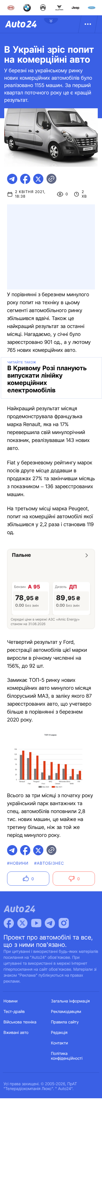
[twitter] (38, 179)
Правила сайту (65, 1022)
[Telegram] (50, 923)
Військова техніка (20, 1022)
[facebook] (25, 179)
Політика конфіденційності (66, 1056)
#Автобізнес (49, 863)
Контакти (59, 1043)
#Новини (18, 863)
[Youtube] (36, 923)
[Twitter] (22, 923)
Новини (11, 1001)
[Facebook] (9, 923)
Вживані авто (16, 1032)
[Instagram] (64, 923)
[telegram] (12, 179)
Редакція (59, 1032)
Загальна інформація (70, 1001)
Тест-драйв (14, 1011)
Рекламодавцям (66, 1011)
